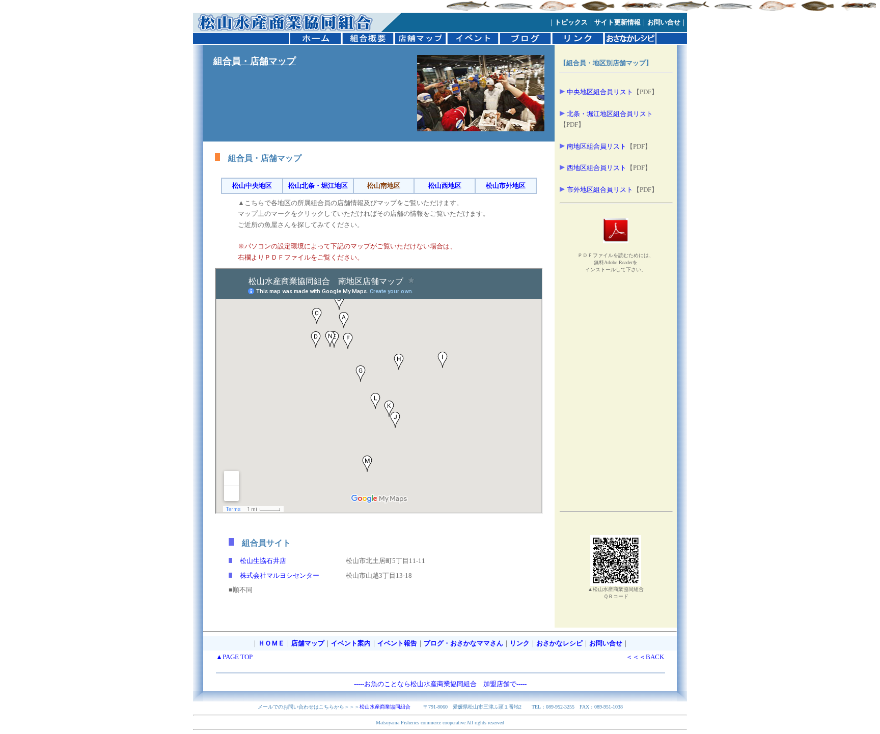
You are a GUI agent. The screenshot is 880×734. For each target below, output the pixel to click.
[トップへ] (287, 29)
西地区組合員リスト (596, 168)
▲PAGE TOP (234, 657)
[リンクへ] (578, 42)
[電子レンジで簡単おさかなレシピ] (630, 42)
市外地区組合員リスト (600, 189)
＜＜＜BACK (645, 657)
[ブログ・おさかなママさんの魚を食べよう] (525, 42)
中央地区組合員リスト (600, 92)
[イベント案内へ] (473, 42)
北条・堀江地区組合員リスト (610, 114)
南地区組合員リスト (596, 146)
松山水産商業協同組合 (385, 707)
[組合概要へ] (368, 42)
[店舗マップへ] (420, 42)
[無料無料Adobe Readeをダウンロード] (615, 241)
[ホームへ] (315, 42)
